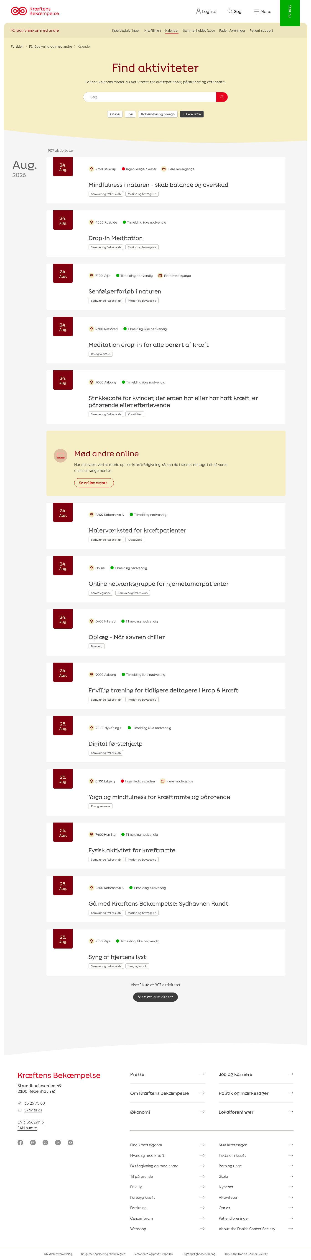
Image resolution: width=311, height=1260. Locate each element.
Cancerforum (141, 1218)
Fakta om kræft (232, 1155)
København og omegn (158, 114)
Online (115, 114)
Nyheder (226, 1187)
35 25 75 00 (34, 1103)
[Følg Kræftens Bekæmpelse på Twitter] (45, 1143)
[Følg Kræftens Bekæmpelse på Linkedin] (58, 1143)
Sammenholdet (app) (199, 30)
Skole (223, 1176)
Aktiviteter (228, 1197)
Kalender (171, 30)
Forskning (138, 1208)
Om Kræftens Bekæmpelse (159, 1093)
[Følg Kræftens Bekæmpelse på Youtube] (70, 1143)
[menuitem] (204, 11)
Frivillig (136, 1187)
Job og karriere (235, 1074)
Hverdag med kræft (147, 1155)
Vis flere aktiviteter (155, 997)
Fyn (130, 114)
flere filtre (193, 114)
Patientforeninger (232, 30)
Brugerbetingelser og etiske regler (103, 1253)
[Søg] (222, 97)
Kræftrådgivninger (126, 30)
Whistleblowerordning (57, 1253)
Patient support (261, 30)
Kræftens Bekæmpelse (59, 1075)
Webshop (138, 1229)
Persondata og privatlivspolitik (153, 1253)
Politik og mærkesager (244, 1093)
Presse (137, 1074)
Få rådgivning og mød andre (34, 30)
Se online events (93, 483)
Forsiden (17, 46)
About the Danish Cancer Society (247, 1229)
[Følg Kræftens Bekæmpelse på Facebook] (20, 1143)
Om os (224, 1208)
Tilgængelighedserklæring (198, 1253)
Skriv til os (33, 1110)
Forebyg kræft (142, 1197)
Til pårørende (141, 1176)
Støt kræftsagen (233, 1145)
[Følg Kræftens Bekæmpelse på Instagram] (33, 1143)
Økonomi (140, 1112)
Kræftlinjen (152, 30)
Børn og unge (230, 1166)
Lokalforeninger (236, 1112)
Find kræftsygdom (146, 1145)
